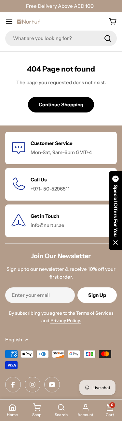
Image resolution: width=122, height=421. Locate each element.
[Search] (108, 38)
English (13, 339)
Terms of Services (95, 313)
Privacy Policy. (65, 320)
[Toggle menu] (9, 21)
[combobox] (61, 38)
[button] (115, 210)
